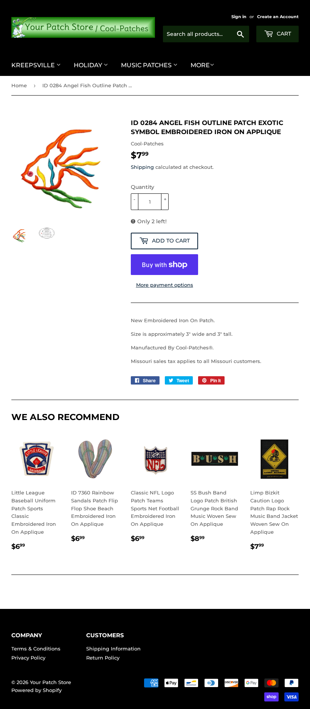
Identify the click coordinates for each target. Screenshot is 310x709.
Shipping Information (113, 649)
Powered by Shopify (36, 690)
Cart (283, 33)
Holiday (89, 65)
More (200, 65)
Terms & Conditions (35, 649)
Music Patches (147, 65)
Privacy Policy (28, 658)
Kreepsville (33, 65)
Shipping (142, 167)
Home (19, 85)
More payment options (164, 285)
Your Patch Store (50, 682)
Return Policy (102, 658)
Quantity (142, 187)
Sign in (238, 16)
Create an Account (278, 16)
